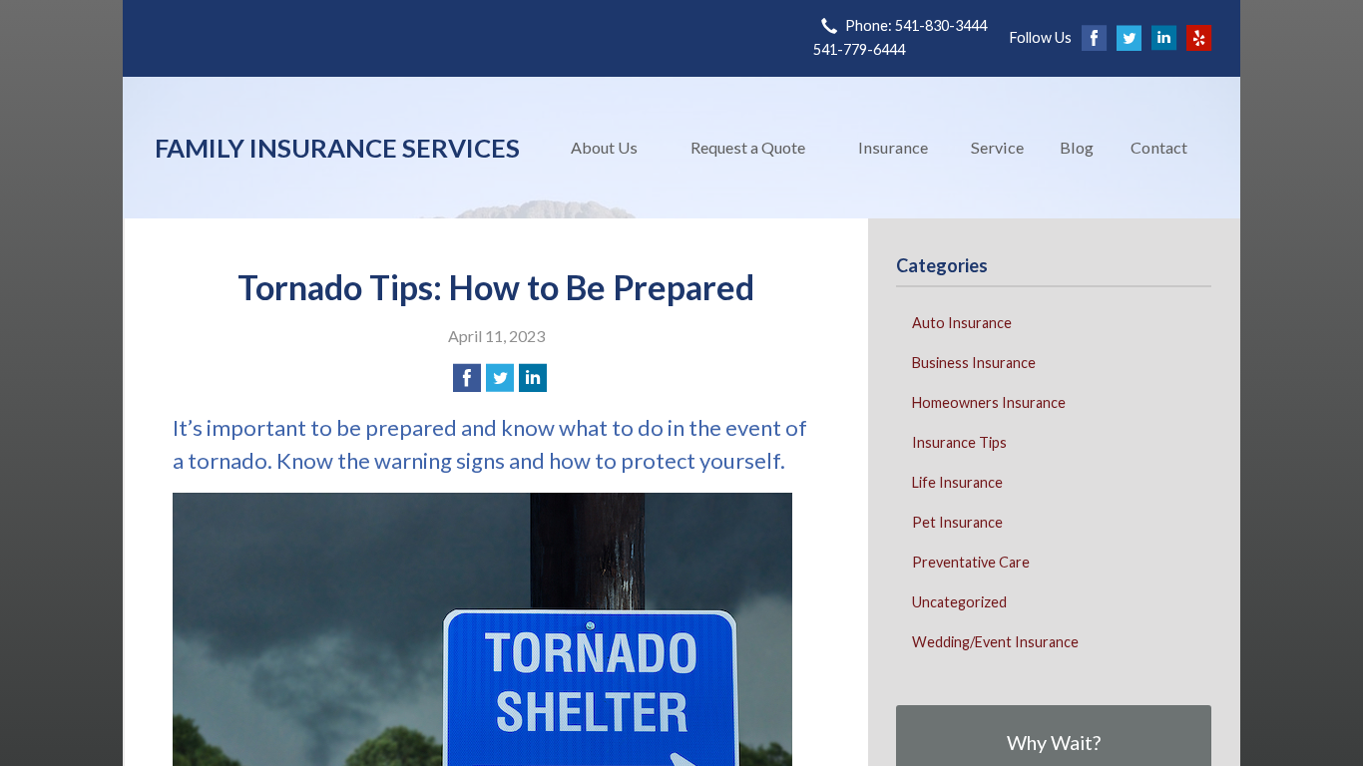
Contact (1159, 147)
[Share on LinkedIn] (533, 378)
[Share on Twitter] (500, 378)
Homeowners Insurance (989, 402)
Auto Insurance (962, 322)
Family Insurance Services (337, 148)
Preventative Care (971, 562)
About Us (604, 147)
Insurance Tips (959, 442)
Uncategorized (959, 601)
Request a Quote (747, 147)
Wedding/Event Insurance (995, 641)
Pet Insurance (957, 522)
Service (997, 147)
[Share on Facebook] (467, 378)
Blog (1077, 147)
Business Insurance (974, 362)
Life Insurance (957, 482)
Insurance (893, 147)
